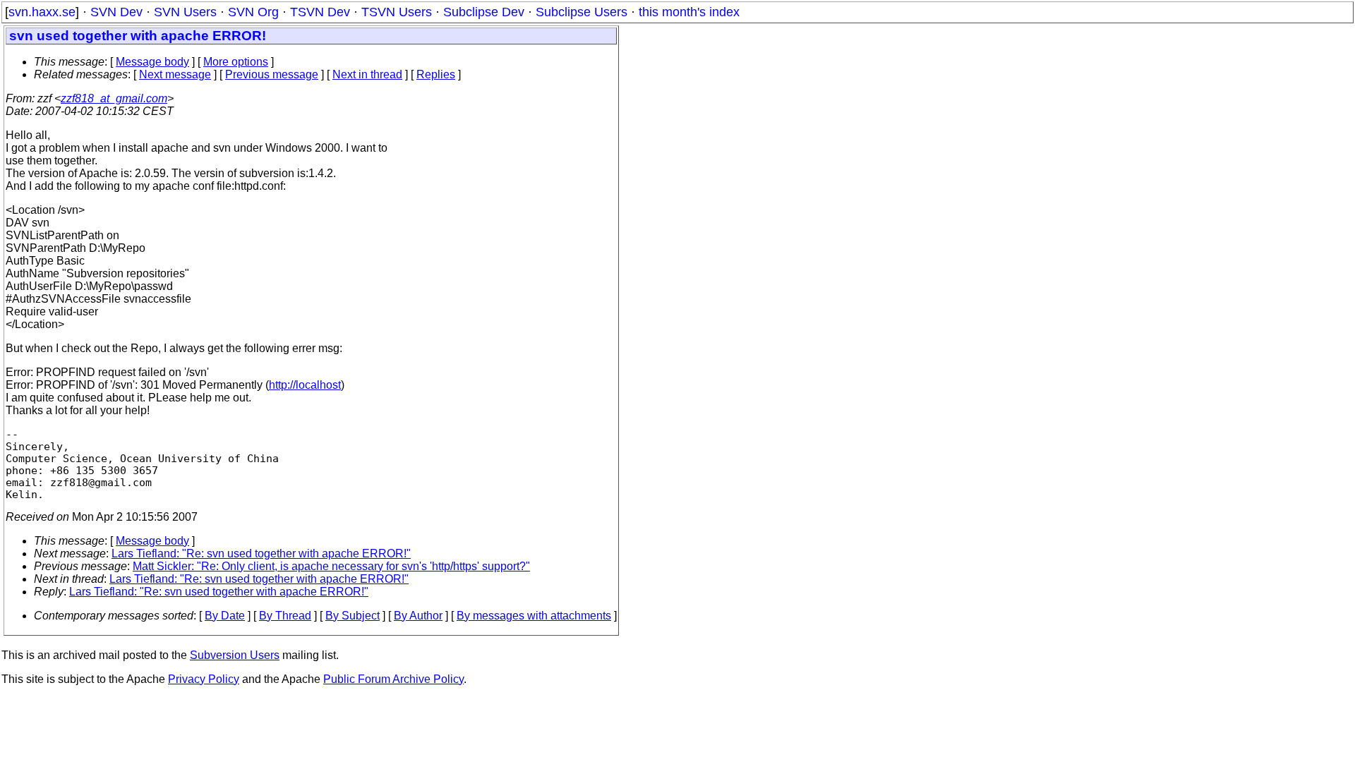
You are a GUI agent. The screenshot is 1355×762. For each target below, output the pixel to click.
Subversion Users (234, 655)
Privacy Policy (203, 679)
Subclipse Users (581, 12)
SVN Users (185, 12)
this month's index (689, 12)
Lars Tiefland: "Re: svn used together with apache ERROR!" (261, 554)
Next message (175, 74)
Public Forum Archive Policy (393, 679)
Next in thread (367, 74)
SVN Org (253, 12)
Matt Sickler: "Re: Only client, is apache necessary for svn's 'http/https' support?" (331, 566)
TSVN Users (396, 12)
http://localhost (305, 385)
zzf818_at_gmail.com (114, 98)
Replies (435, 74)
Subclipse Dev (483, 12)
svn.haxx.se (42, 12)
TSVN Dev (320, 12)
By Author (418, 616)
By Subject (352, 616)
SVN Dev (116, 12)
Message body (152, 62)
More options (235, 62)
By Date (225, 616)
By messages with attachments (534, 616)
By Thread (285, 616)
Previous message (271, 74)
